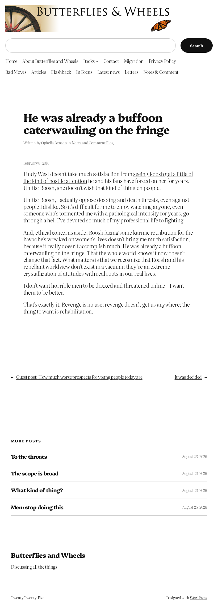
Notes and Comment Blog (93, 142)
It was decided (188, 376)
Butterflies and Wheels (48, 555)
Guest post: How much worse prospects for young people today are (79, 376)
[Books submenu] (97, 61)
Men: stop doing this (37, 507)
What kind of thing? (37, 490)
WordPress (198, 597)
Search (196, 45)
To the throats (29, 456)
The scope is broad (34, 473)
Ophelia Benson (54, 142)
